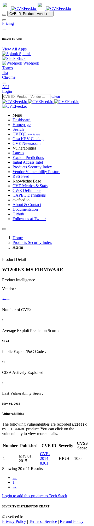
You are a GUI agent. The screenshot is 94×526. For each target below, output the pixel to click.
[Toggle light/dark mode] (4, 83)
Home (18, 238)
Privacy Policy (14, 521)
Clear (55, 96)
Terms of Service (43, 521)
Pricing (8, 23)
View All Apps (14, 49)
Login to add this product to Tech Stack (34, 496)
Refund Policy (72, 521)
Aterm (6, 299)
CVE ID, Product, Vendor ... (30, 14)
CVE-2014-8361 (45, 458)
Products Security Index (32, 242)
